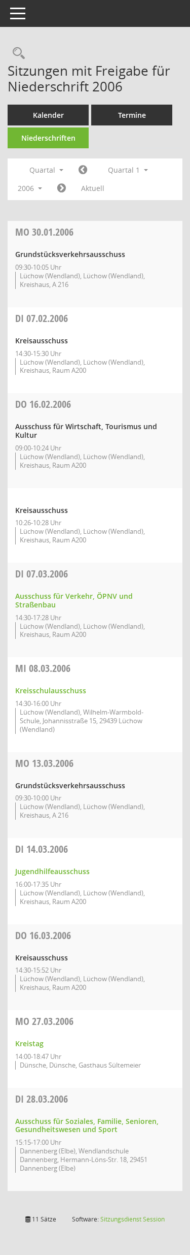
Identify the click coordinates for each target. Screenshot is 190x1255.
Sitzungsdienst (132, 1219)
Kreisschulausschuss (50, 690)
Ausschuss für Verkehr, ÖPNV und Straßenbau (74, 600)
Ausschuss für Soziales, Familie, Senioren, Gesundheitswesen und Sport (87, 1125)
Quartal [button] (43, 170)
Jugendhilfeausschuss (52, 871)
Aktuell (92, 188)
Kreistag (29, 1043)
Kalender (48, 115)
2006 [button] (27, 188)
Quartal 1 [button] (125, 170)
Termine (132, 115)
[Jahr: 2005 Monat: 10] (83, 170)
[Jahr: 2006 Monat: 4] (61, 188)
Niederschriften (48, 138)
